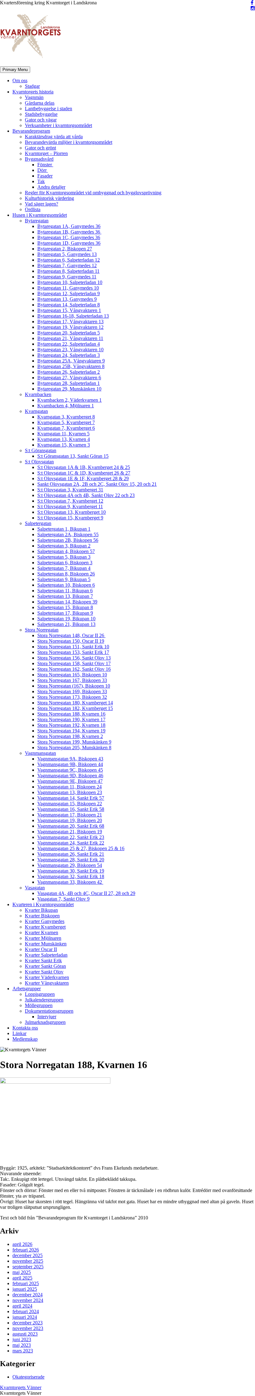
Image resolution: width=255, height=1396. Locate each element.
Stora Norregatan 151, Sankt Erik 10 (73, 646)
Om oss (19, 80)
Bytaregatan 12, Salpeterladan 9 (68, 293)
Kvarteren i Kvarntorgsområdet (43, 904)
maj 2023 (21, 1345)
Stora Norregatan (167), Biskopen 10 (73, 686)
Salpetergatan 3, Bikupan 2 (63, 545)
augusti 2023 (25, 1334)
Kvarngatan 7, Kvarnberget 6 (66, 428)
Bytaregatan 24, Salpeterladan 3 (68, 355)
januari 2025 (24, 1289)
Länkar (19, 1033)
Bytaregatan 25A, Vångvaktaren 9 (71, 360)
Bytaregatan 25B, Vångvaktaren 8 (70, 366)
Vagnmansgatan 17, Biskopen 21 (69, 814)
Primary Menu (15, 69)
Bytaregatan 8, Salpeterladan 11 (68, 271)
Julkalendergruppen (44, 999)
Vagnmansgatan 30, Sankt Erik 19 (70, 870)
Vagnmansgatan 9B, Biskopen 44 (70, 764)
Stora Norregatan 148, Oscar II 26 (71, 635)
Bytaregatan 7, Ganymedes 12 (67, 265)
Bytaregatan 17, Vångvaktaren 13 (70, 321)
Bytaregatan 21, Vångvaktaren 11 (70, 338)
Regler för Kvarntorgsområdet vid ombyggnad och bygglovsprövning (93, 192)
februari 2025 (25, 1283)
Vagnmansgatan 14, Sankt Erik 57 (70, 798)
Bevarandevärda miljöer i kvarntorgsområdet (68, 142)
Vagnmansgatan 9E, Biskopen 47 (70, 781)
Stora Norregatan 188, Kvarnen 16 (71, 714)
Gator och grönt (40, 147)
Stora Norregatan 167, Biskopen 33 (72, 680)
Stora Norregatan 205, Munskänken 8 (74, 747)
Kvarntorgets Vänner (20, 1387)
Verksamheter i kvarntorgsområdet (58, 125)
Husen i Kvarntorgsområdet (39, 215)
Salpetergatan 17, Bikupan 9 (65, 613)
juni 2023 (21, 1339)
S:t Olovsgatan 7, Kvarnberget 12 (70, 501)
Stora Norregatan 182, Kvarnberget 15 (75, 708)
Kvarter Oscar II (41, 949)
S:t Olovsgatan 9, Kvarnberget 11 (70, 506)
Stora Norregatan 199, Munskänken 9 (74, 742)
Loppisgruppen (40, 994)
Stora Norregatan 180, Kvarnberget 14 (75, 702)
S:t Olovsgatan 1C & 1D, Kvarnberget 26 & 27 (83, 473)
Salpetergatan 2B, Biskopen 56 (67, 540)
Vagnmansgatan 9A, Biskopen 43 (70, 758)
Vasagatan (35, 887)
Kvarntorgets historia (32, 91)
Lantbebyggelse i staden (48, 108)
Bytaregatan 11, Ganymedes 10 (68, 288)
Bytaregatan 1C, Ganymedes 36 (68, 237)
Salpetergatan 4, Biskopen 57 (66, 551)
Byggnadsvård (39, 159)
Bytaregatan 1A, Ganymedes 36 (68, 226)
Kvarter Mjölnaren (43, 938)
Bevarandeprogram (31, 131)
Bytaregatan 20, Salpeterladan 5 (68, 332)
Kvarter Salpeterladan (46, 955)
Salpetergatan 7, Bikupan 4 (63, 568)
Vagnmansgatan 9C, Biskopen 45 (70, 770)
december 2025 (27, 1255)
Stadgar (32, 86)
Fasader (45, 175)
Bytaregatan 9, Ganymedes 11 (66, 276)
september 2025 (28, 1266)
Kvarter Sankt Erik (43, 960)
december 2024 (27, 1294)
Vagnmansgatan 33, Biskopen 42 (70, 882)
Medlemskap (25, 1039)
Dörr (42, 170)
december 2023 (27, 1322)
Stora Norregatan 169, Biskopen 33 (72, 691)
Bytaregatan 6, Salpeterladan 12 (68, 260)
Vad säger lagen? (41, 203)
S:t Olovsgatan (39, 461)
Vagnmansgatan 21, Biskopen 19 (69, 831)
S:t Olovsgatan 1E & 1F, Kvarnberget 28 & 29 (83, 478)
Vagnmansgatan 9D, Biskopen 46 (70, 775)
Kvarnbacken (38, 394)
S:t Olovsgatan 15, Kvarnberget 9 (70, 517)
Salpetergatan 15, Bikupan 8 (65, 607)
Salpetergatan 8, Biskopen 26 (66, 573)
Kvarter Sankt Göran (45, 966)
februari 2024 (25, 1311)
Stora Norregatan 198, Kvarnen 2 (70, 736)
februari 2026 (25, 1249)
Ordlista (32, 209)
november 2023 (27, 1328)
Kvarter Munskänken (46, 943)
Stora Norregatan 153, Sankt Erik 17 (73, 652)
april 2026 (22, 1244)
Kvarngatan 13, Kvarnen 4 (63, 439)
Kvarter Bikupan (41, 910)
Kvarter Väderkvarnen (47, 977)
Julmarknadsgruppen (45, 1022)
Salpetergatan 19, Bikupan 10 (66, 618)
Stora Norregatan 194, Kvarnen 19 (71, 730)
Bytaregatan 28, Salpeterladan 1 (68, 383)
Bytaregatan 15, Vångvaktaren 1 (69, 310)
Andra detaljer (51, 187)
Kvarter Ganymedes (44, 921)
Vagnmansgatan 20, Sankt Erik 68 (70, 826)
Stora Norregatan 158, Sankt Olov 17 (74, 663)
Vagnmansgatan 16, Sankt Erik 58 (70, 809)
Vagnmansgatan (40, 753)
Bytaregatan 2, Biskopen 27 (64, 248)
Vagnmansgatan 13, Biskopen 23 (69, 792)
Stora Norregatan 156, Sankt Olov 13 (74, 657)
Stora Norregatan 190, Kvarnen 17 (71, 719)
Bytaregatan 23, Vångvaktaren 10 (70, 349)
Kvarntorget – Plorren (46, 153)
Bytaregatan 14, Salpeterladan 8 (68, 304)
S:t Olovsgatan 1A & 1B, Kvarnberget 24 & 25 (83, 467)
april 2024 (22, 1305)
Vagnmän (34, 97)
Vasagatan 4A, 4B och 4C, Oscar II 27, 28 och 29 (86, 893)
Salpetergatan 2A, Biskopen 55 (68, 534)
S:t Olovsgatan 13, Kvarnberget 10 (71, 512)
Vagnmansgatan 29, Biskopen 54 (69, 865)
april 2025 (22, 1277)
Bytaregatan (37, 220)
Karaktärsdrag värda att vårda (54, 136)
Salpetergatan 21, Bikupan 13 (66, 624)
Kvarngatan (36, 411)
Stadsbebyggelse (41, 114)
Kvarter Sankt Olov (44, 971)
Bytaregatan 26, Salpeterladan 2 (68, 372)
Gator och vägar (41, 119)
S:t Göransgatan (40, 450)
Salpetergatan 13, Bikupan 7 (65, 596)
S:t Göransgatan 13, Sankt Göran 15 (73, 456)
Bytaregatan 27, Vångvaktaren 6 (69, 377)
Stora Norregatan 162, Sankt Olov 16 (74, 669)
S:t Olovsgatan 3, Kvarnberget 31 (70, 489)
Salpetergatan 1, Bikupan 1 (63, 529)
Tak (41, 181)
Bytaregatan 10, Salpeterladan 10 (69, 282)
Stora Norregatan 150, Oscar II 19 (70, 641)
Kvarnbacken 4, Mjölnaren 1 (65, 405)
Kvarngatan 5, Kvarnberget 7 (66, 422)
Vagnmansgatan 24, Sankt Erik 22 (70, 842)
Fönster (45, 164)
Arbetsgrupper (26, 988)
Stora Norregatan (41, 629)
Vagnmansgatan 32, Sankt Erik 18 (70, 876)
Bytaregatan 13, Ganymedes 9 (67, 299)
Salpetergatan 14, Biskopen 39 (67, 601)
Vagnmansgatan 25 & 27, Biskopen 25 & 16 (80, 848)
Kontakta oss (25, 1027)
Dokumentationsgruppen (49, 1011)
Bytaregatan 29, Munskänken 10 (69, 388)
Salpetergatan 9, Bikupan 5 (63, 579)
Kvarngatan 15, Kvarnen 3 (63, 444)
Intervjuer (46, 1016)
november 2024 (27, 1300)
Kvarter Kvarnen (41, 932)
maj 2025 (21, 1272)
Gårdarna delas (39, 103)
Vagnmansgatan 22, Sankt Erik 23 (70, 837)
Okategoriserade (28, 1376)
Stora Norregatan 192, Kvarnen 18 (71, 725)
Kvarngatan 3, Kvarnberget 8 (66, 416)
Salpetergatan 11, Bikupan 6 (65, 590)
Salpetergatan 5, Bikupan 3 (63, 557)
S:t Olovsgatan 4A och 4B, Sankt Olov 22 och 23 (86, 495)
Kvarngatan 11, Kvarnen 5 (63, 433)
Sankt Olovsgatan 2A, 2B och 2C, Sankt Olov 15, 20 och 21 (97, 484)
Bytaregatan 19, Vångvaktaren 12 (70, 327)
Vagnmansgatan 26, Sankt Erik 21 (70, 854)
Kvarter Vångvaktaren (47, 983)
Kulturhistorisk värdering (49, 198)
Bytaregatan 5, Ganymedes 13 (67, 254)
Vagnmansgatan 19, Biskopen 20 (69, 820)
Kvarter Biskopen (42, 915)
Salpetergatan (38, 523)
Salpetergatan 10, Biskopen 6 (66, 585)
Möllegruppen (39, 1005)
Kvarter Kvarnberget (45, 927)
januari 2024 (24, 1317)
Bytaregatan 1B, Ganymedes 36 (69, 231)
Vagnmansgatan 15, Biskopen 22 (69, 803)
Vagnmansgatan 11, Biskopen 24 (69, 786)
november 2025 (27, 1261)
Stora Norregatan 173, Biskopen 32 (72, 697)
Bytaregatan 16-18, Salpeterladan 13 (73, 316)
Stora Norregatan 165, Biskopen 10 (72, 674)
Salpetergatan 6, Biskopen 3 (64, 562)
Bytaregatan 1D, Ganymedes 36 (68, 243)
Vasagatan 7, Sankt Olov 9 (63, 898)
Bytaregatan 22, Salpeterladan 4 (68, 344)
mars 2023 (22, 1350)
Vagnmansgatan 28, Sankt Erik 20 (70, 859)
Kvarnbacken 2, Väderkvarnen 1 (69, 400)
